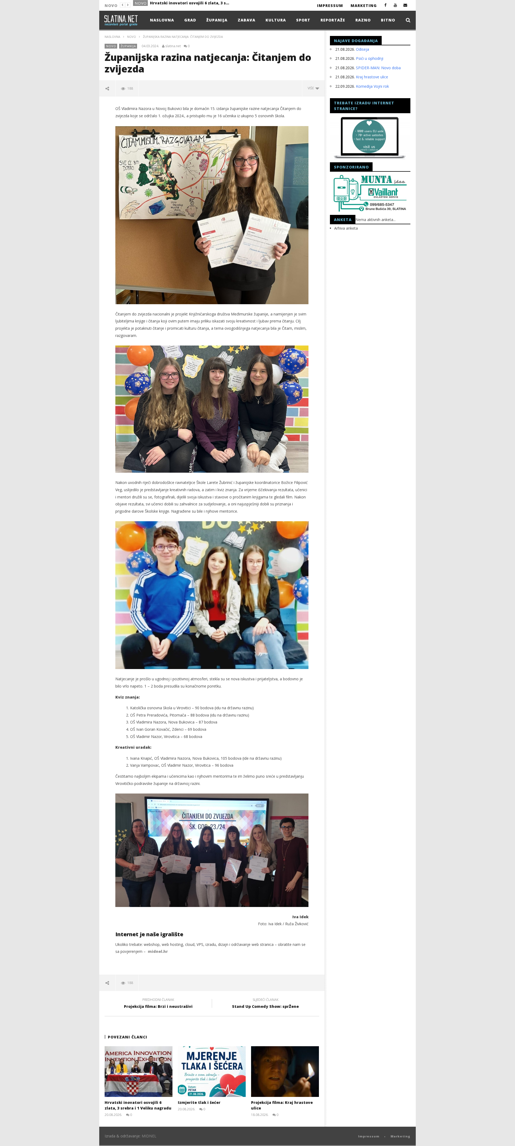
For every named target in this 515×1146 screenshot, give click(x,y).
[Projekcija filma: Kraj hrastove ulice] (285, 1071)
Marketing (364, 5)
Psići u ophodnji (369, 58)
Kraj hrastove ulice (372, 76)
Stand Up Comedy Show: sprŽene (265, 1004)
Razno (363, 20)
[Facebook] (386, 5)
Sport (303, 20)
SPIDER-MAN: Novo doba (378, 67)
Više (311, 88)
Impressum (330, 5)
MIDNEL (149, 1135)
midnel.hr (158, 951)
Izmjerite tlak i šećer (170, 5)
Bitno (388, 20)
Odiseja (362, 49)
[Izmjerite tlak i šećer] (212, 1071)
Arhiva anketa (346, 228)
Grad (140, 5)
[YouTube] (395, 5)
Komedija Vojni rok (372, 86)
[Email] (405, 5)
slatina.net (173, 46)
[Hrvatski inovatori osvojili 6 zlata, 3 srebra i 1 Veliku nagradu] (138, 1071)
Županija (216, 20)
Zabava (246, 20)
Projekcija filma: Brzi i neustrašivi (158, 1004)
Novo (131, 37)
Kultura (276, 20)
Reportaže (333, 20)
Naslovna (162, 20)
